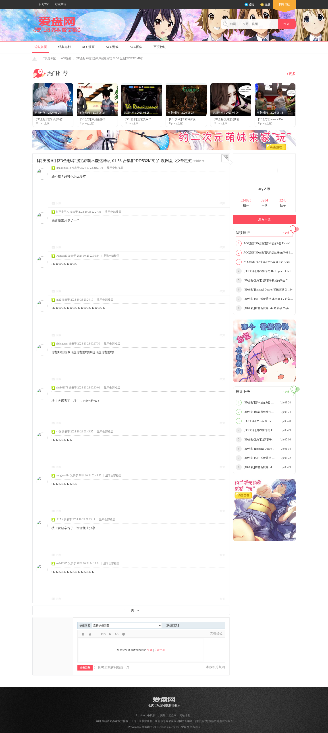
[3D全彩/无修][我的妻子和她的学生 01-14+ (265, 280)
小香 (58, 431)
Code (116, 634)
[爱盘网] (57, 32)
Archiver (140, 715)
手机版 (151, 715)
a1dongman (62, 343)
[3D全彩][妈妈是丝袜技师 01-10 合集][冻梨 (265, 411)
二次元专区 (49, 58)
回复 (58, 203)
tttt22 (58, 299)
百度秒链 (160, 47)
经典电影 (64, 47)
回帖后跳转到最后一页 (113, 667)
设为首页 (44, 4)
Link (103, 634)
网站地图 (184, 715)
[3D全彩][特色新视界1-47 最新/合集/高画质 (265, 308)
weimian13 (61, 255)
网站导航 (284, 4)
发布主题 (264, 219)
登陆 (251, 4)
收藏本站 (60, 4)
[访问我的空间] (264, 183)
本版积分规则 (215, 667)
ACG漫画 (88, 47)
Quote (110, 634)
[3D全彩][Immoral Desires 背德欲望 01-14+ (265, 289)
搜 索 (286, 23)
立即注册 (159, 650)
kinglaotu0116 (63, 167)
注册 (267, 4)
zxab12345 (61, 563)
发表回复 (85, 667)
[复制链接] (199, 160)
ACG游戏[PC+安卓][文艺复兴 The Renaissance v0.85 (265, 262)
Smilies (123, 634)
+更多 (291, 74)
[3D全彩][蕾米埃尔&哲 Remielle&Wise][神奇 (265, 402)
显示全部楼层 (115, 167)
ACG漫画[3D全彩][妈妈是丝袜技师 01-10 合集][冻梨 (265, 252)
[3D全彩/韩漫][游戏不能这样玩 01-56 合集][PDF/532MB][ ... (110, 58)
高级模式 (216, 633)
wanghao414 (62, 475)
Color (90, 634)
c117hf (59, 519)
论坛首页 (41, 47)
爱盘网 (35, 58)
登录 (149, 650)
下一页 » (131, 610)
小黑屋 (162, 715)
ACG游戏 (112, 47)
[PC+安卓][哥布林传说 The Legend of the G (265, 271)
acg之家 (264, 189)
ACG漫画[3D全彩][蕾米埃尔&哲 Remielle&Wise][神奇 (265, 243)
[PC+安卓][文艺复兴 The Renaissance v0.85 (265, 421)
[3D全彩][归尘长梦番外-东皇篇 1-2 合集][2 (265, 298)
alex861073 (62, 387)
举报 (222, 203)
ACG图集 (136, 47)
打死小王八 (62, 211)
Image (96, 634)
